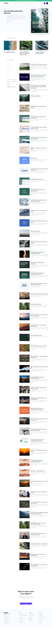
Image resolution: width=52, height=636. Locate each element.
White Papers (9, 70)
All (7, 63)
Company (40, 612)
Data (20, 612)
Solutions (30, 612)
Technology (9, 81)
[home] (6, 3)
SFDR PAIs (20, 619)
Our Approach (41, 615)
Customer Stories (10, 66)
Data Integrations (31, 615)
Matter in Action (14, 81)
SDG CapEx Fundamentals (22, 615)
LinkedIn (40, 622)
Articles (8, 65)
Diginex (32, 3)
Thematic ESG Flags (22, 618)
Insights (29, 3)
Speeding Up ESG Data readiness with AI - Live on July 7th (28, 0)
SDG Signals (20, 622)
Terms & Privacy (41, 619)
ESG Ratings (14, 79)
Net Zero (8, 83)
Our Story (40, 618)
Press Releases (9, 68)
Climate (12, 83)
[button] (11, 3)
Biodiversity (9, 79)
